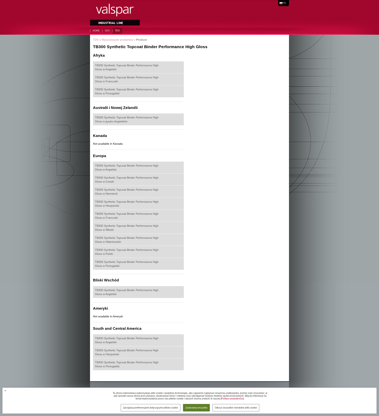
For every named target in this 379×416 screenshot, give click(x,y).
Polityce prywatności (232, 398)
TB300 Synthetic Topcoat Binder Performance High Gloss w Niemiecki (127, 191)
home (96, 30)
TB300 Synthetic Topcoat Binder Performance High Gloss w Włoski (127, 227)
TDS (117, 30)
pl (284, 3)
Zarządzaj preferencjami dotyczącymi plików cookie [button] (150, 407)
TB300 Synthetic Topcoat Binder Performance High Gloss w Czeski (127, 179)
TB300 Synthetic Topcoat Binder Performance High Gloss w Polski (127, 251)
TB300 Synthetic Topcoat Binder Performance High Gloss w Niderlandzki (127, 239)
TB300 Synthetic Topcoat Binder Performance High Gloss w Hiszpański (127, 203)
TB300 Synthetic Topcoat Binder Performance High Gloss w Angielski (127, 67)
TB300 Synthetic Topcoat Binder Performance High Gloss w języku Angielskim (127, 119)
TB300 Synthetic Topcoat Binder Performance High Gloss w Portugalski (127, 91)
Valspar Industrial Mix (115, 13)
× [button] (5, 390)
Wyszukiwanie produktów (117, 39)
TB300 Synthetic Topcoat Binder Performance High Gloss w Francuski (127, 79)
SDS (107, 30)
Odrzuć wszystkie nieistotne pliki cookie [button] (236, 407)
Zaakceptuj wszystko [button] (196, 407)
